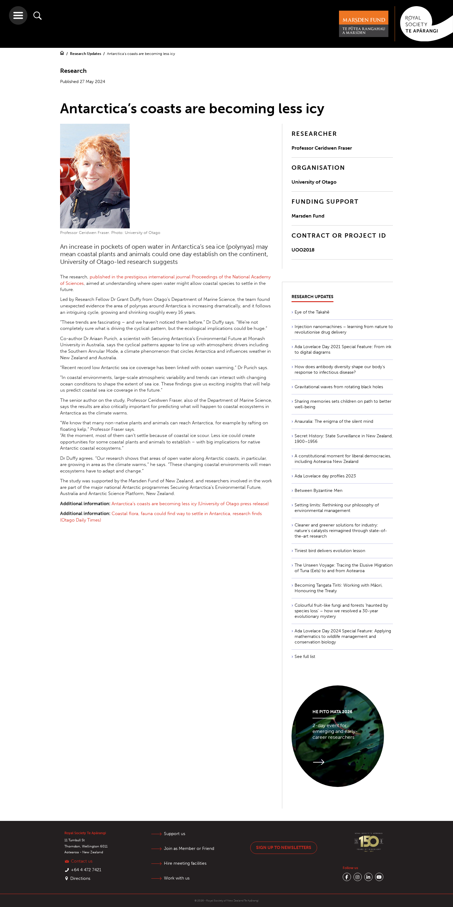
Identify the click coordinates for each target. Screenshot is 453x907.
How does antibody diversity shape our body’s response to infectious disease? (340, 369)
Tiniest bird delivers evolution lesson (330, 550)
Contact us (81, 861)
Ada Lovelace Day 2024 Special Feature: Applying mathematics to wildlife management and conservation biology (343, 636)
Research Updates (86, 54)
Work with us (177, 878)
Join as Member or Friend (189, 848)
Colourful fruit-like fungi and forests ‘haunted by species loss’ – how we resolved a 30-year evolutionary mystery (341, 611)
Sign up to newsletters (283, 847)
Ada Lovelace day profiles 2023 (325, 476)
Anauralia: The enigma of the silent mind (334, 421)
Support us (174, 833)
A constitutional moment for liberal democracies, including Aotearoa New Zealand (343, 458)
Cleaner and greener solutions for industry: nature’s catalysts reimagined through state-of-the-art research (341, 530)
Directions (80, 878)
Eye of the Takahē (312, 312)
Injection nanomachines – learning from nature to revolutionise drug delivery (344, 329)
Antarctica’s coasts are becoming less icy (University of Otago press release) (190, 503)
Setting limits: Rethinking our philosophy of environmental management (337, 507)
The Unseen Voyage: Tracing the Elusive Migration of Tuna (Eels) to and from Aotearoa (344, 568)
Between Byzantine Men (318, 490)
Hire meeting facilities (185, 863)
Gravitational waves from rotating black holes (339, 386)
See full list (305, 656)
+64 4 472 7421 (86, 869)
